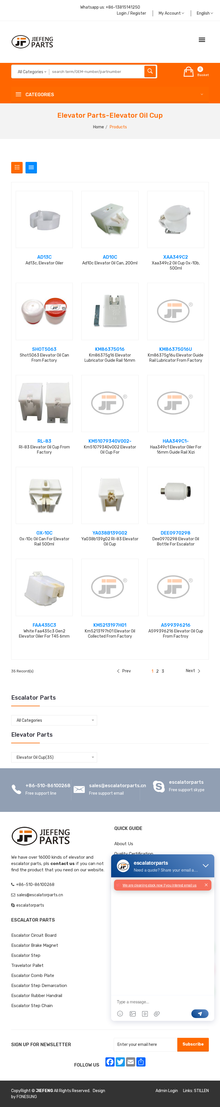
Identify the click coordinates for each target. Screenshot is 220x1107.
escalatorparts (186, 782)
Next (190, 670)
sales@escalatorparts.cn (117, 785)
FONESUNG (27, 1096)
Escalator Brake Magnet (34, 945)
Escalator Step (25, 955)
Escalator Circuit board (33, 935)
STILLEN (201, 1090)
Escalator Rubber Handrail (36, 995)
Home (98, 127)
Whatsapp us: (110, 7)
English (204, 13)
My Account (170, 13)
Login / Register (131, 13)
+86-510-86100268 (47, 785)
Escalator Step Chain (32, 1005)
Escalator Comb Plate (32, 975)
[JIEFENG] (32, 41)
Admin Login (167, 1090)
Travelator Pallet (27, 965)
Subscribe (193, 1044)
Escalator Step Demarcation (39, 985)
